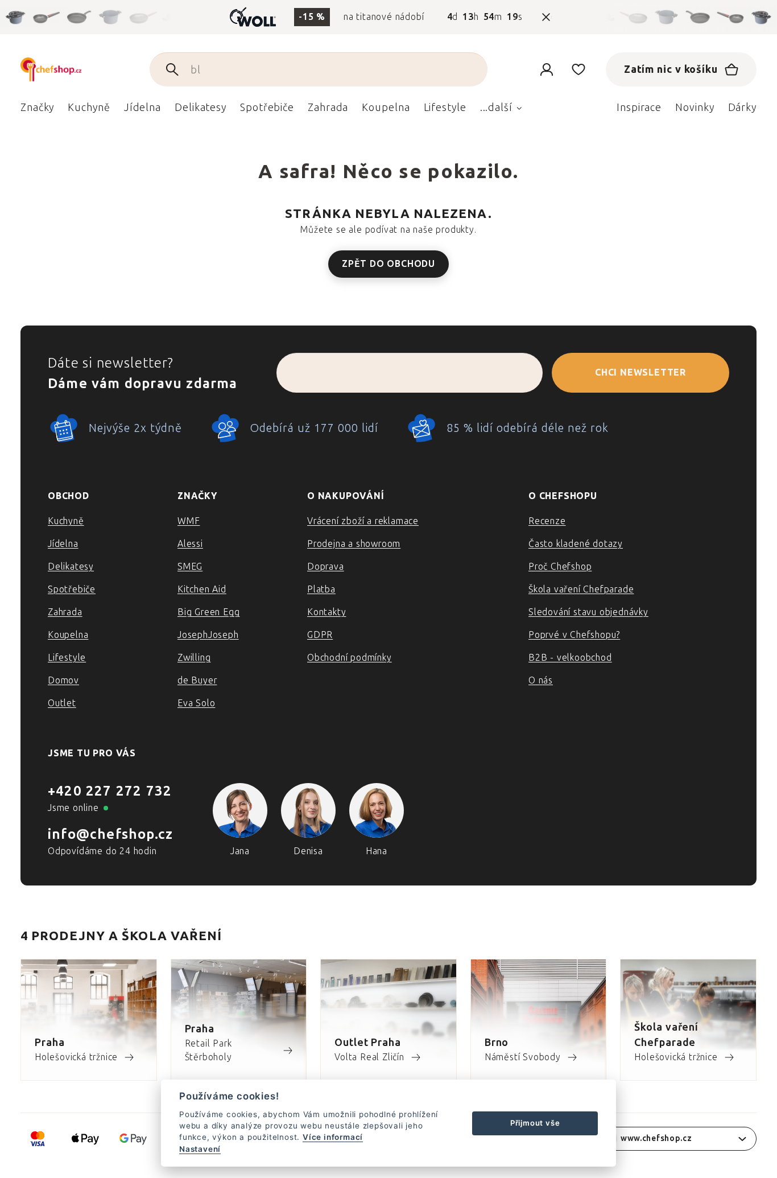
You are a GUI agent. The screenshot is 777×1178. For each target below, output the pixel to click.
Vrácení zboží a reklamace (363, 521)
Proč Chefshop (560, 566)
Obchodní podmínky (349, 657)
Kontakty (326, 612)
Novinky (694, 107)
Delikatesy (71, 566)
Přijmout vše (535, 1122)
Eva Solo (196, 703)
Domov (63, 680)
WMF (188, 521)
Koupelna (68, 634)
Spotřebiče (72, 589)
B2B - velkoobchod (570, 657)
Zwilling (193, 657)
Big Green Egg (208, 612)
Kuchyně (66, 521)
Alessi (190, 543)
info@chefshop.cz (110, 834)
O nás (540, 680)
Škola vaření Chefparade (581, 589)
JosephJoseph (208, 634)
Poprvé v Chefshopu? (574, 634)
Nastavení (200, 1149)
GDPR (320, 634)
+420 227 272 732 (110, 790)
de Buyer (197, 680)
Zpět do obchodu (388, 263)
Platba (321, 589)
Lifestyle (67, 657)
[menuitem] (37, 110)
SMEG (189, 566)
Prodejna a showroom (353, 543)
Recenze (547, 521)
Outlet (62, 703)
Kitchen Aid (201, 589)
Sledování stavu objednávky (588, 612)
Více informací (333, 1137)
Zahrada (65, 612)
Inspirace (639, 107)
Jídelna (63, 543)
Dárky (742, 107)
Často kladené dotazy (575, 543)
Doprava (325, 566)
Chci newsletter (640, 372)
